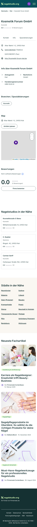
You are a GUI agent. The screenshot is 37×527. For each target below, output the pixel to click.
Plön (3, 319)
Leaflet (16, 159)
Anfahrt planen (9, 126)
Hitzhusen (22, 323)
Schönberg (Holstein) (27, 319)
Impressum (29, 515)
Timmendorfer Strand (9, 314)
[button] (29, 4)
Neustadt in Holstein (26, 309)
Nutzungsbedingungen (12, 515)
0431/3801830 (10, 50)
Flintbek (22, 314)
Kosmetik (6, 103)
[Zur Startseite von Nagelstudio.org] (10, 4)
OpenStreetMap (24, 159)
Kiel (11, 11)
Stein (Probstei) (7, 300)
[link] (18, 224)
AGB (23, 515)
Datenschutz (17, 513)
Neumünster (6, 291)
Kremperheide (6, 305)
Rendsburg (5, 323)
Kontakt (8, 513)
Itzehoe (21, 291)
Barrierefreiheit (27, 513)
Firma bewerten (18, 188)
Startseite (4, 11)
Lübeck (21, 295)
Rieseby (21, 300)
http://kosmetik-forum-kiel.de (16, 58)
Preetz (21, 305)
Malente (4, 295)
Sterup (3, 309)
